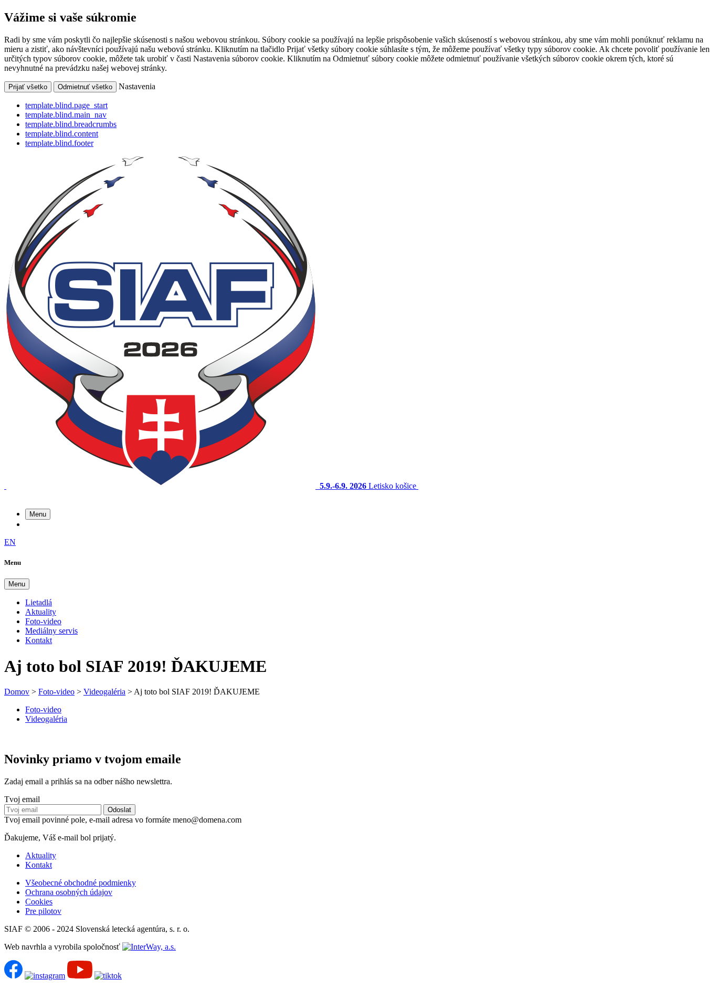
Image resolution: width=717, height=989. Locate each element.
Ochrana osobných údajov (68, 892)
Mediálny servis (51, 630)
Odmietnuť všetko (85, 87)
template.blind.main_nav (66, 114)
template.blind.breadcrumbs (71, 124)
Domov (16, 691)
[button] (37, 514)
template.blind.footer (59, 143)
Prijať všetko (27, 87)
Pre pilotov (43, 911)
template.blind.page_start (66, 105)
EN (10, 542)
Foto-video (43, 621)
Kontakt (38, 640)
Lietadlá (38, 602)
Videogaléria (104, 691)
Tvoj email (22, 799)
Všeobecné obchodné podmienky (80, 882)
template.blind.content (61, 133)
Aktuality (40, 611)
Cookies (38, 901)
